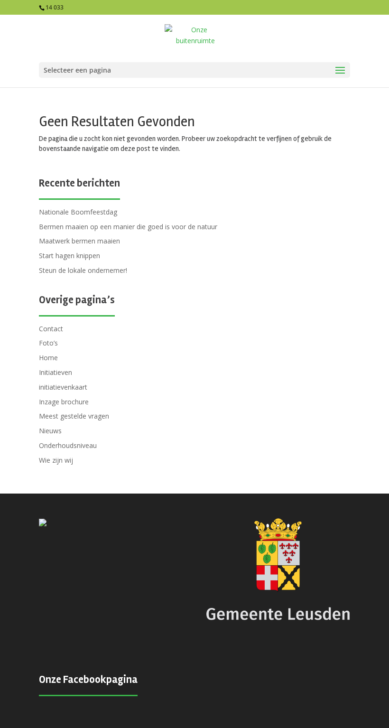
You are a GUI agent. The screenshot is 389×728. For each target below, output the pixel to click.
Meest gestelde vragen (74, 415)
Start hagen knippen (69, 255)
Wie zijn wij (56, 460)
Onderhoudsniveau (68, 445)
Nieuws (50, 430)
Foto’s (48, 342)
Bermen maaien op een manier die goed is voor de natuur (128, 226)
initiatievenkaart (63, 387)
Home (48, 357)
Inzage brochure (64, 401)
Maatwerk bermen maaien (79, 240)
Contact (51, 328)
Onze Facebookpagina (88, 679)
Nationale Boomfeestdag (78, 211)
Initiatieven (55, 372)
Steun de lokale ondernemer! (83, 270)
